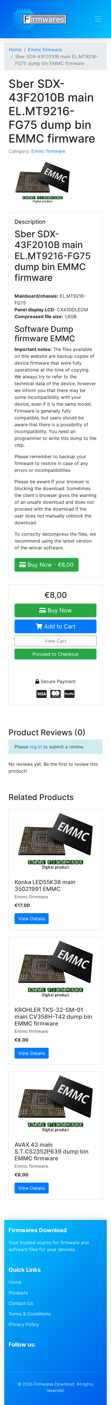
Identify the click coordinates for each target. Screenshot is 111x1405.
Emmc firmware (48, 151)
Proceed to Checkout (55, 654)
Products (18, 1293)
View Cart (55, 641)
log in (36, 747)
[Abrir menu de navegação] (98, 19)
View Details (31, 918)
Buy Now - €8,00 (50, 564)
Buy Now (59, 610)
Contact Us (21, 1303)
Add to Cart (58, 626)
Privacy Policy (24, 1324)
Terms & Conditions (30, 1314)
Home (15, 1282)
